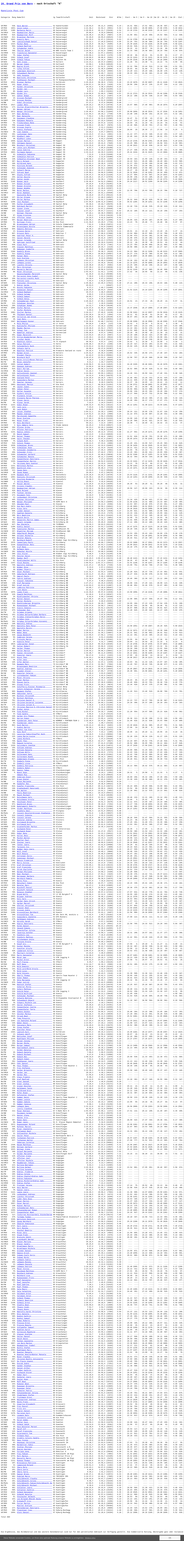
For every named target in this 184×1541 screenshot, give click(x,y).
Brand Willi (34, 894)
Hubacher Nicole (34, 551)
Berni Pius (34, 881)
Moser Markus (34, 680)
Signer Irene (34, 209)
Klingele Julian (34, 396)
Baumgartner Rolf (34, 35)
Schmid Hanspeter (34, 1492)
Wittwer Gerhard (34, 1147)
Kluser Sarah (34, 403)
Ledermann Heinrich (34, 71)
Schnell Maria (34, 170)
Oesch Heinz (34, 1339)
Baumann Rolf (34, 475)
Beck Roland (34, 491)
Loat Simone (34, 132)
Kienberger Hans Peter (34, 721)
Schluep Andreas (34, 748)
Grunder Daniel (34, 1251)
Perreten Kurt (34, 1413)
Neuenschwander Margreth (34, 274)
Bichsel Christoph (34, 696)
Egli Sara (34, 899)
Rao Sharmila (34, 524)
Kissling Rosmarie (34, 479)
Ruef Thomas (34, 1287)
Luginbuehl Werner (34, 1239)
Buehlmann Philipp (34, 1039)
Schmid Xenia (34, 299)
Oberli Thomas (34, 976)
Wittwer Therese (34, 213)
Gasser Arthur (34, 1368)
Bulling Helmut (34, 1167)
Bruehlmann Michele (34, 1248)
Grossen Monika (34, 100)
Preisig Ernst (34, 1323)
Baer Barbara (34, 114)
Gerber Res (34, 1075)
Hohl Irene (34, 62)
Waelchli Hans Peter (34, 626)
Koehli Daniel (34, 527)
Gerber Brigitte (34, 1070)
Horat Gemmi (34, 1420)
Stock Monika (34, 563)
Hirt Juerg (34, 1226)
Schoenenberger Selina (34, 1393)
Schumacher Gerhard (34, 454)
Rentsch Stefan (34, 985)
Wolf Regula (34, 854)
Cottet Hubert (34, 364)
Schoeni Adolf (34, 1034)
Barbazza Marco (34, 30)
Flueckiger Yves (34, 1510)
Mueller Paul (34, 840)
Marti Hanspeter (34, 955)
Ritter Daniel (34, 599)
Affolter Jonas (34, 218)
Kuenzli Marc (34, 39)
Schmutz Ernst (34, 1303)
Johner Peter (34, 389)
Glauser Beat (34, 908)
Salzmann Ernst (34, 1294)
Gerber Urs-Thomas (34, 716)
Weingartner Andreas (34, 1400)
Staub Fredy (34, 1235)
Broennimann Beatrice (34, 666)
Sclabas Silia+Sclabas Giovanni (34, 621)
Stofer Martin (34, 308)
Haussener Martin (34, 385)
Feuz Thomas (34, 1066)
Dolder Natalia (34, 1050)
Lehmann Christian (34, 260)
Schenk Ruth (34, 441)
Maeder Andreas (34, 414)
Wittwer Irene (34, 1149)
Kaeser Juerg (34, 1190)
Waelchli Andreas (34, 565)
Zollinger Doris (34, 856)
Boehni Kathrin (34, 1316)
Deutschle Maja (34, 195)
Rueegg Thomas (34, 1461)
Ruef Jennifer (34, 1282)
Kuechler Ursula (34, 948)
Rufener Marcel (34, 1127)
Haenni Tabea (34, 770)
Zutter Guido (34, 179)
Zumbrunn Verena (34, 637)
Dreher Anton (34, 709)
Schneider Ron (34, 610)
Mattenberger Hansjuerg (34, 1508)
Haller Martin (34, 651)
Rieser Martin (34, 1206)
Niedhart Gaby (34, 136)
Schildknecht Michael (34, 1485)
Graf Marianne (34, 583)
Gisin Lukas (34, 28)
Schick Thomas (34, 443)
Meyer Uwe (34, 957)
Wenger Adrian (34, 109)
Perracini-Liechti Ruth (34, 278)
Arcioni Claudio (34, 486)
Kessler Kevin (34, 556)
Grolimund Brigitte (34, 822)
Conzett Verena (34, 818)
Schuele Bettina (34, 998)
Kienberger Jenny (34, 723)
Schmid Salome (34, 294)
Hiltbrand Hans (34, 163)
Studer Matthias (34, 809)
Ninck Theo (34, 657)
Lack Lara (34, 407)
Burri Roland (34, 161)
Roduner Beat (34, 1384)
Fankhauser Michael (34, 80)
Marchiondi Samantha (34, 416)
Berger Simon (34, 64)
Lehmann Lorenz (34, 263)
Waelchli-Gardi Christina (34, 1312)
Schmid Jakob (34, 1424)
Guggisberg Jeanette (34, 917)
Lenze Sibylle (34, 150)
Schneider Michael (34, 996)
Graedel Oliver (34, 671)
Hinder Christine (34, 87)
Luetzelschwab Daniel (34, 42)
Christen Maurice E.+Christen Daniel (34, 707)
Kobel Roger (34, 405)
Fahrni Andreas (34, 579)
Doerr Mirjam (34, 369)
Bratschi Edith (34, 1237)
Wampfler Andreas (34, 333)
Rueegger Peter (34, 1388)
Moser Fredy (34, 421)
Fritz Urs (34, 1409)
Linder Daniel (34, 511)
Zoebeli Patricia (34, 766)
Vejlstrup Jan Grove (34, 317)
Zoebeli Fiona (34, 761)
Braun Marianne (34, 782)
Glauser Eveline (34, 1334)
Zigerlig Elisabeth (34, 1404)
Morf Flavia (34, 962)
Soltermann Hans (34, 754)
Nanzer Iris (34, 1118)
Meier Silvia (34, 1269)
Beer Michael (34, 874)
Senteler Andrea (34, 820)
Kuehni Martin (34, 727)
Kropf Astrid (34, 585)
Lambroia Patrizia (34, 588)
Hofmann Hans (34, 549)
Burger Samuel (34, 1045)
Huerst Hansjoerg (34, 924)
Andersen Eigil (34, 777)
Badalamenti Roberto (34, 806)
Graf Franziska (34, 867)
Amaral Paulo (34, 576)
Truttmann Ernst (34, 1397)
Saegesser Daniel (34, 290)
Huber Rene (34, 833)
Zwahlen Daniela (34, 513)
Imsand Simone (34, 928)
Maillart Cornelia (34, 953)
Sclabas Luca (34, 619)
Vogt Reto (34, 319)
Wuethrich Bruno (34, 804)
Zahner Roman (34, 96)
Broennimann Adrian (34, 224)
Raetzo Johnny (34, 432)
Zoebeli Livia (34, 763)
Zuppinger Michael (34, 858)
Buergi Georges (34, 1449)
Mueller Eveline (34, 1506)
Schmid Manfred (34, 46)
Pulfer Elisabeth (34, 204)
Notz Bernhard (34, 423)
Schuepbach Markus (34, 73)
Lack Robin (34, 409)
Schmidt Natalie (34, 1494)
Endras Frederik (34, 1172)
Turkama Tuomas (34, 1217)
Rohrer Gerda (34, 285)
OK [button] (170, 1538)
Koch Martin (34, 725)
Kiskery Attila (34, 394)
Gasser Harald (34, 238)
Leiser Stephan (34, 412)
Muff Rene (34, 964)
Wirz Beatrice (34, 515)
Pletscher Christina (34, 283)
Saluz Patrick (34, 344)
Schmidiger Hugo (34, 448)
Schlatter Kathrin (34, 1490)
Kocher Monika (34, 946)
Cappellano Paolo (34, 542)
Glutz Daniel (34, 1512)
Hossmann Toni (34, 495)
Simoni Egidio (34, 1012)
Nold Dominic (34, 967)
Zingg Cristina (34, 215)
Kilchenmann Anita (34, 939)
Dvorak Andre (34, 1364)
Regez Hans (34, 1120)
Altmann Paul (34, 1436)
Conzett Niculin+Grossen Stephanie (34, 813)
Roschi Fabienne (34, 287)
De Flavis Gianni (34, 1361)
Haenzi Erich (34, 1253)
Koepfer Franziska (34, 786)
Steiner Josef (34, 211)
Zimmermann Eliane (34, 759)
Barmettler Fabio (34, 1445)
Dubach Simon (34, 1059)
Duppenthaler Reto (34, 545)
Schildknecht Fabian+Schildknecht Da (34, 1483)
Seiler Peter (34, 1136)
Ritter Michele (34, 601)
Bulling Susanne (34, 1170)
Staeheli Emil (34, 811)
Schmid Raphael (34, 292)
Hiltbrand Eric (34, 1091)
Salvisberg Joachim (34, 745)
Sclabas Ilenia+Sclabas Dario (34, 617)
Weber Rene (34, 633)
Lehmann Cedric (34, 1260)
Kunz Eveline (34, 258)
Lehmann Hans (34, 1106)
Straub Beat (34, 1016)
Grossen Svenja (34, 127)
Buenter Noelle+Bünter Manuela (34, 1355)
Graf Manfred (34, 1079)
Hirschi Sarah (34, 921)
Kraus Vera (34, 509)
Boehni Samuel (34, 1318)
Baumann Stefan (34, 691)
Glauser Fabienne (34, 581)
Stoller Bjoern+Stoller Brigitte (34, 107)
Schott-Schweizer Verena (34, 689)
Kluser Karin (34, 400)
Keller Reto (34, 836)
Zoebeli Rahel (34, 768)
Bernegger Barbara (34, 876)
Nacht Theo (34, 741)
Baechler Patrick (34, 351)
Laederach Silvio (34, 951)
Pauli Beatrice (34, 793)
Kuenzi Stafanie (34, 130)
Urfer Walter (34, 662)
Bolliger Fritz (34, 222)
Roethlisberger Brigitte (34, 603)
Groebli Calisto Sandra (34, 1438)
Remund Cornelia (34, 743)
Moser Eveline (34, 418)
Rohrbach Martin (34, 206)
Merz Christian (34, 267)
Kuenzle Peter (34, 642)
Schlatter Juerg (34, 1488)
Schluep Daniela (34, 750)
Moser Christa (34, 678)
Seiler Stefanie (34, 1005)
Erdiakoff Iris (34, 1501)
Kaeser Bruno (34, 1474)
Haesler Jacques (34, 382)
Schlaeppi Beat (34, 1131)
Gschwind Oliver (34, 1373)
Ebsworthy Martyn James (34, 520)
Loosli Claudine (34, 1109)
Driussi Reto (34, 233)
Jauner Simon (34, 387)
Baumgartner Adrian (34, 488)
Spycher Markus (34, 1014)
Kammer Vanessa (34, 1104)
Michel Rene (34, 44)
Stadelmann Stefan (34, 1395)
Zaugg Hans (34, 470)
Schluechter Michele (34, 1133)
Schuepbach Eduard (34, 1000)
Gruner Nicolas (34, 1086)
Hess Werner (34, 1188)
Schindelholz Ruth (34, 346)
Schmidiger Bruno (34, 445)
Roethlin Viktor (34, 342)
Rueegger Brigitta (34, 1386)
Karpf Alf (34, 1429)
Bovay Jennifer (34, 362)
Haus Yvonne (34, 1440)
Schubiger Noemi (34, 306)
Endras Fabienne (34, 1179)
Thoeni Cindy (34, 1307)
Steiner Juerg (34, 842)
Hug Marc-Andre (34, 506)
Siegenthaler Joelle (34, 1007)
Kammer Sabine (34, 1102)
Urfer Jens (34, 660)
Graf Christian (34, 865)
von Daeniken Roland (34, 1021)
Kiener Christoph (34, 653)
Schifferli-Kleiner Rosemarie (34, 687)
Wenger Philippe (34, 502)
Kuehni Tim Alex (34, 730)
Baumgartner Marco (34, 33)
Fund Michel (34, 712)
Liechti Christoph (34, 1197)
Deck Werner (34, 26)
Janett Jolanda (34, 522)
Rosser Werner (34, 484)
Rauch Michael (34, 795)
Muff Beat (34, 1382)
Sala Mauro (34, 1289)
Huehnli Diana (34, 254)
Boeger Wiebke (34, 188)
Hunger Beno (34, 256)
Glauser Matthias (34, 247)
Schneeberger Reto (34, 1208)
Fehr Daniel (34, 1064)
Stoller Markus (34, 312)
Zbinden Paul (34, 504)
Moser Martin (34, 1201)
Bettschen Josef (34, 1036)
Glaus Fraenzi (34, 1077)
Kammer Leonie (34, 1100)
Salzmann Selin (34, 1296)
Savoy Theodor (34, 439)
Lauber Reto (34, 105)
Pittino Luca (34, 281)
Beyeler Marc (34, 885)
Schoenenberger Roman (34, 1210)
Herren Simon (34, 718)
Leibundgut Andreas (34, 1194)
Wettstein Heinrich (34, 1219)
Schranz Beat (34, 172)
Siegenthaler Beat (34, 1212)
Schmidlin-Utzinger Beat (34, 159)
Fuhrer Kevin (34, 371)
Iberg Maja (34, 1467)
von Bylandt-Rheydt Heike (34, 1499)
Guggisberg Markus (34, 380)
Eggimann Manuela (34, 121)
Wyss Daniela (34, 1314)
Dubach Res (34, 1057)
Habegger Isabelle (34, 249)
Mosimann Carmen (34, 1113)
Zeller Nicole (34, 177)
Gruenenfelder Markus (34, 827)
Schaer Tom (34, 330)
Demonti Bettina (34, 229)
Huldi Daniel (34, 926)
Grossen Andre (34, 910)
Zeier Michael (34, 572)
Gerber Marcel (34, 903)
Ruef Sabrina (34, 1285)
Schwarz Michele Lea (34, 1003)
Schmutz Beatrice (34, 1300)
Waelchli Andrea (34, 624)
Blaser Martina (34, 1242)
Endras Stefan (34, 1183)
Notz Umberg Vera (34, 425)
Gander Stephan (34, 1366)
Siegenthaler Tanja (34, 1009)
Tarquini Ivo (34, 847)
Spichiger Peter (34, 802)
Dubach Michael (34, 1054)
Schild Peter (34, 991)
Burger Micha (34, 1043)
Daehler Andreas (34, 669)
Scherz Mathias (34, 989)
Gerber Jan (34, 1073)
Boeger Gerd (34, 181)
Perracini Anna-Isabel (34, 276)
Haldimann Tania (34, 1088)
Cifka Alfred (34, 69)
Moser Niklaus (34, 1111)
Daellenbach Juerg (34, 1048)
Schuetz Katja (34, 348)
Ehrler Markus (34, 200)
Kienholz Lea (34, 935)
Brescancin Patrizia (34, 1463)
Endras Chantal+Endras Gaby (34, 1176)
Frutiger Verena (34, 1185)
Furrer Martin (34, 1503)
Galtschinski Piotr (34, 375)
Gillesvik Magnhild (34, 1332)
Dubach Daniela (34, 1052)
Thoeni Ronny (34, 1309)
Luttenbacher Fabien (34, 676)
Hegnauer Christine (34, 1442)
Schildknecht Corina (34, 1481)
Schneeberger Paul (34, 301)
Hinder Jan (34, 89)
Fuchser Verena (34, 493)
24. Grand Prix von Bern (17, 3)
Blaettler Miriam (34, 531)
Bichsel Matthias (34, 698)
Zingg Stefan (34, 1027)
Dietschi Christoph (34, 477)
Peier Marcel (34, 1203)
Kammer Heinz (34, 1097)
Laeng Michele (34, 739)
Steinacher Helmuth (34, 1497)
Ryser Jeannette (34, 1129)
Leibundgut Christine (34, 497)
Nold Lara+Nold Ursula (34, 969)
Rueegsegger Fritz (34, 1278)
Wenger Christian (34, 112)
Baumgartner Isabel (34, 1345)
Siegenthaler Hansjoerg (34, 459)
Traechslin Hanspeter (34, 53)
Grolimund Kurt (34, 824)
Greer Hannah (34, 1082)
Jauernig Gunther (34, 933)
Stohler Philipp (34, 1447)
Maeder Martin (34, 328)
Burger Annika (34, 1041)
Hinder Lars (34, 91)
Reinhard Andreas (34, 1273)
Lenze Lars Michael (34, 148)
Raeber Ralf (34, 558)
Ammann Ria (34, 775)
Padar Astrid (34, 982)
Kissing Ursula (34, 942)
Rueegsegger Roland (34, 1124)
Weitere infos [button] (90, 1538)
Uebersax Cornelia (34, 1142)
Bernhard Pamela (34, 879)
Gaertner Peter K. (34, 236)
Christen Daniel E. (34, 700)
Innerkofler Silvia (34, 930)
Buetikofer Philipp (34, 326)
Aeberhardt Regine (34, 533)
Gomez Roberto (34, 1321)
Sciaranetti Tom (34, 1433)
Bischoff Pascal (34, 888)
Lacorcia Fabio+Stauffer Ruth (34, 734)
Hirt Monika (34, 1228)
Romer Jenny (34, 1122)
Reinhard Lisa (34, 1276)
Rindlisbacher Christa (34, 597)
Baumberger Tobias (34, 1163)
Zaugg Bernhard (34, 1221)
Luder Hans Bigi (34, 1199)
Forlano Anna (34, 1452)
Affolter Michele (34, 1161)
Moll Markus (34, 1456)
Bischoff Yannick (34, 890)
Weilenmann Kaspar (34, 321)
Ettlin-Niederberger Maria (34, 337)
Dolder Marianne (34, 1154)
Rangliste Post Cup (12, 11)
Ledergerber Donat (34, 644)
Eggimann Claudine (34, 118)
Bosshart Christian (34, 145)
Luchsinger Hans (34, 134)
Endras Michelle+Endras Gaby (34, 1181)
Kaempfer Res (34, 784)
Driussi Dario (34, 231)
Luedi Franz (34, 592)
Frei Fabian (34, 1454)
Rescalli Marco (34, 1458)
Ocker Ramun (34, 978)
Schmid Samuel (34, 297)
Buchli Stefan (34, 1348)
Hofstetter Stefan (34, 1095)
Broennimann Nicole (34, 227)
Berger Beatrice (34, 220)
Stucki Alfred (34, 175)
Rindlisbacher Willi (34, 560)
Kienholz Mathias (34, 937)
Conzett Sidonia (34, 815)
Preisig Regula (34, 1325)
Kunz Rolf (34, 732)
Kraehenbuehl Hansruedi (34, 788)
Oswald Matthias (34, 594)
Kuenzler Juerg (34, 655)
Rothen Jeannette (34, 1341)
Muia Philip (34, 324)
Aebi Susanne (34, 75)
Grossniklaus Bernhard (34, 912)
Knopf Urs (34, 944)
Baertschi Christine (34, 78)
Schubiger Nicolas (34, 303)
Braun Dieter (34, 779)
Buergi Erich (34, 66)
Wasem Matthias (34, 1145)
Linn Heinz (34, 590)
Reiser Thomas (34, 436)
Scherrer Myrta (34, 987)
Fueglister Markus (34, 529)
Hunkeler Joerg (34, 1377)
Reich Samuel (34, 434)
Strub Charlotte (34, 870)
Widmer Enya (34, 567)
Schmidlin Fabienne (34, 154)
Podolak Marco (34, 1476)
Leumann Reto (34, 1415)
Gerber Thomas (34, 648)
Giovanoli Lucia (34, 1418)
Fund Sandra (34, 714)
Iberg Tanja (34, 1472)
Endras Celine (34, 1174)
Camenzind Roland (34, 1465)
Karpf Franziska (34, 1431)
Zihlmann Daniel (34, 143)
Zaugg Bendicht (34, 635)
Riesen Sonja (34, 682)
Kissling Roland (34, 166)
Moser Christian (34, 272)
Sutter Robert (34, 646)
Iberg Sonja (34, 1470)
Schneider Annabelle (34, 450)
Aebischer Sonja (34, 694)
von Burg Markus (34, 1343)
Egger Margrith (34, 335)
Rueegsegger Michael (34, 606)
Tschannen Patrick (34, 1138)
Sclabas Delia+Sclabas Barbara (34, 615)
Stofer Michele (34, 310)
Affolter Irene (34, 1156)
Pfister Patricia (34, 430)
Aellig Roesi (34, 482)
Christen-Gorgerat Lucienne (34, 703)
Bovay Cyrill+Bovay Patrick (34, 360)
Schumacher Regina (34, 457)
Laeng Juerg (34, 1192)
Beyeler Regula (34, 538)
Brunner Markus (34, 82)
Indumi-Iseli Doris (34, 1255)
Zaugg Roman (34, 472)
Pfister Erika (34, 427)
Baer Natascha (34, 116)
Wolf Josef (34, 851)
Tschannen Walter (34, 1140)
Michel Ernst (34, 960)
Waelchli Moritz (34, 628)
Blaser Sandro (34, 1244)
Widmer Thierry (34, 569)
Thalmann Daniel (34, 315)
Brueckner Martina (34, 37)
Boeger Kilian (34, 184)
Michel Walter (34, 838)
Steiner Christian (34, 500)
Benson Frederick (34, 860)
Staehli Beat (34, 1305)
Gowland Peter (34, 378)
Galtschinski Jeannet (34, 373)
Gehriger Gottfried (34, 242)
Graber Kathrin (34, 1370)
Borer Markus (34, 190)
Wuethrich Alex (34, 468)
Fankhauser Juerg (34, 1061)
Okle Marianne (34, 980)
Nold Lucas (34, 971)
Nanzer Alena (34, 1115)
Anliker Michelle (34, 536)
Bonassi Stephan (34, 892)
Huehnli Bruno (34, 251)
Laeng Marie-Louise (34, 736)
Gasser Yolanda (34, 240)
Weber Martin (34, 630)
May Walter (34, 791)
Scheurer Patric (34, 1391)
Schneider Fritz (34, 452)
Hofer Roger (34, 1093)
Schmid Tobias (34, 60)
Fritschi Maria (34, 639)
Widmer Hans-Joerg (34, 849)
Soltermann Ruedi (34, 757)
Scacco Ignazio (34, 608)
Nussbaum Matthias (34, 1271)
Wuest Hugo (34, 773)
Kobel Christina (34, 103)
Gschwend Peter (34, 829)
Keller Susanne (34, 391)
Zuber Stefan (34, 55)
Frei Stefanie (34, 1068)
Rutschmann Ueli (34, 797)
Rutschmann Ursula (34, 800)
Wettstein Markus (34, 466)
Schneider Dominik (34, 168)
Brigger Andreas (34, 897)
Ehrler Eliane (34, 197)
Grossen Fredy (34, 125)
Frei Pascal (34, 1406)
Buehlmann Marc (34, 1350)
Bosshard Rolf (34, 357)
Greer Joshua (34, 1084)
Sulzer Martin (34, 141)
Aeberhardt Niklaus (34, 574)
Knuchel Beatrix (34, 1230)
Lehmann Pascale (34, 1264)
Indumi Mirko (34, 1258)
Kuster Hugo (34, 1379)
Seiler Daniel (34, 1336)
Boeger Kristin (34, 186)
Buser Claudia (34, 1357)
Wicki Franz (34, 1402)
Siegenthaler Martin (34, 461)
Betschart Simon (34, 883)
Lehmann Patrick (34, 1267)
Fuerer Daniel (34, 1411)
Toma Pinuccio (34, 1018)
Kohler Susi (34, 1422)
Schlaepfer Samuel (34, 1327)
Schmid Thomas (34, 1298)
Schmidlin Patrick (34, 157)
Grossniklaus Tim (34, 915)
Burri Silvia (34, 863)
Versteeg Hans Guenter (34, 463)
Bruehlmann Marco (34, 1246)
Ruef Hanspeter (34, 1280)
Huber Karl (34, 1375)
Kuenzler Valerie (34, 673)
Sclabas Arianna (34, 612)
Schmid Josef (34, 57)
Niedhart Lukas (34, 139)
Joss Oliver (34, 554)
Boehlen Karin (34, 1330)
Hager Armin (34, 84)
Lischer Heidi (34, 339)
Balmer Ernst (34, 353)
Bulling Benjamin (34, 1165)
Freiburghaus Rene (34, 123)
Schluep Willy (34, 752)
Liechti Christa (34, 265)
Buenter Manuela (34, 1352)
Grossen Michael (34, 98)
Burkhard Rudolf (34, 540)
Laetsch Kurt (34, 1032)
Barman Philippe (34, 872)
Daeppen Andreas (34, 366)
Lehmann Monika (34, 1262)
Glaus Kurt (34, 245)
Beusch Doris (34, 518)
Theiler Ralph (34, 51)
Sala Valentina (34, 1291)
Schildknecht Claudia (34, 1479)
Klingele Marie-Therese (34, 398)
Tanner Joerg (34, 845)
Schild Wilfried (34, 994)
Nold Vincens (34, 973)
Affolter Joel (34, 1158)
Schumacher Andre (34, 48)
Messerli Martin (34, 269)
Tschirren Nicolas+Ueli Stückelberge (34, 1215)
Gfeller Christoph (34, 906)
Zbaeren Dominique (34, 1224)
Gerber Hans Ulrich (34, 901)
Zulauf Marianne (34, 1151)
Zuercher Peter (34, 1030)
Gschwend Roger (34, 831)
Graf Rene (34, 547)
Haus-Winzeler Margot (34, 1427)
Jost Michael (34, 202)
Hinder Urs (34, 93)
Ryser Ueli (34, 1233)
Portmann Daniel (34, 152)
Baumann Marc (34, 664)
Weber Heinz (34, 1023)
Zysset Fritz (34, 685)
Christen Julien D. (34, 705)
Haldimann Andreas (34, 919)
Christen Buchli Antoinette (34, 1359)
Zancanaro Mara (34, 1025)
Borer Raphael (34, 193)
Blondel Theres (34, 355)
